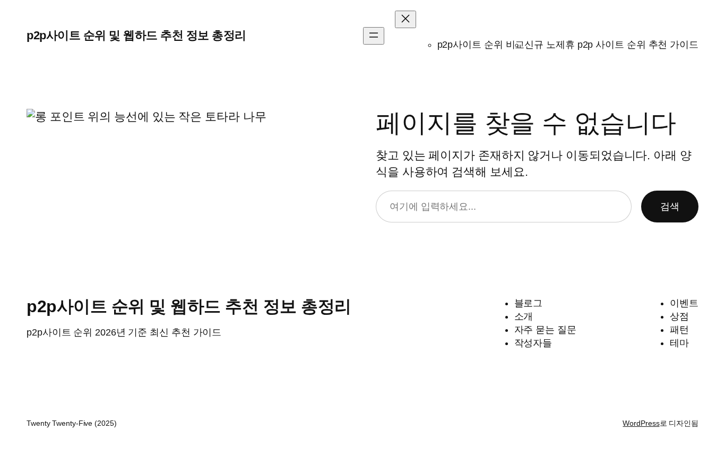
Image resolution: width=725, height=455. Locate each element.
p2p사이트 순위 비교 (481, 44)
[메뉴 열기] (373, 36)
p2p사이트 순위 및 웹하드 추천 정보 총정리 (136, 35)
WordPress (641, 423)
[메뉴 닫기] (405, 19)
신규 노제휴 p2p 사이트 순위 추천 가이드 (611, 44)
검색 (669, 206)
